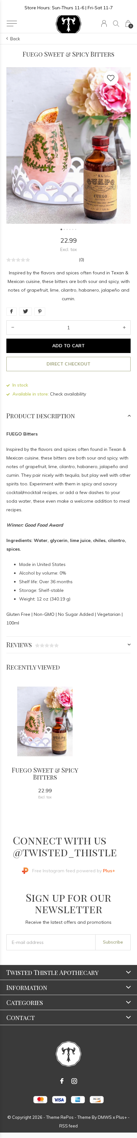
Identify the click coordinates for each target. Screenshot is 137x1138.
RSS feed (68, 1125)
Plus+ (121, 1117)
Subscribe (113, 942)
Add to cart (68, 346)
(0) (81, 260)
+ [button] (124, 327)
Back (15, 38)
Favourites (111, 78)
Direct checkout (68, 364)
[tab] (68, 416)
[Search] (116, 23)
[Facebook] (61, 1081)
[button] (11, 23)
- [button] (12, 327)
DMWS (105, 1117)
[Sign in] (104, 23)
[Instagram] (74, 1081)
